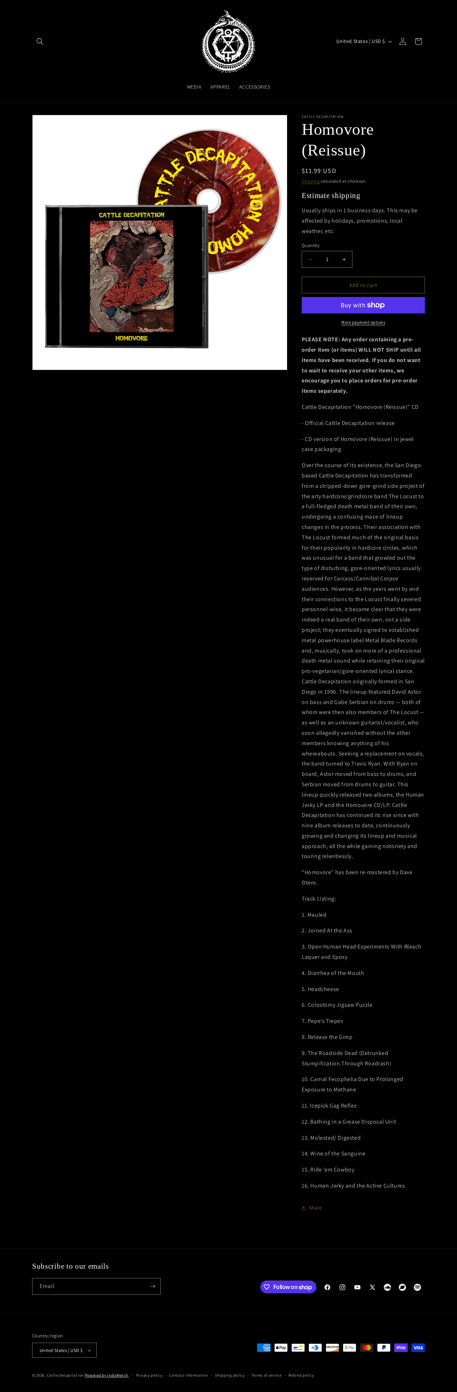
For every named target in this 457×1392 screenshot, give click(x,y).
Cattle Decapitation (65, 1375)
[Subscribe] (152, 1286)
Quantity (311, 245)
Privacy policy (149, 1375)
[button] (40, 41)
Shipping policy (230, 1375)
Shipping (311, 181)
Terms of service (266, 1375)
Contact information (188, 1375)
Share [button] (315, 1207)
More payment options (363, 322)
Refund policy (301, 1375)
